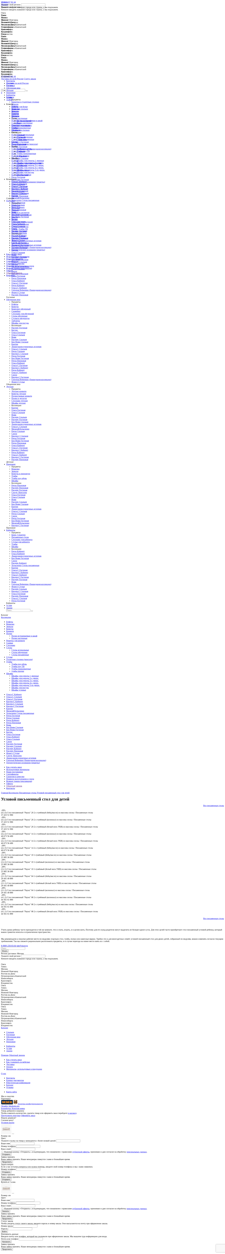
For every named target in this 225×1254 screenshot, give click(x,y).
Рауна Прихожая (18, 210)
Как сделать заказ (14, 254)
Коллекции (6, 617)
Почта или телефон (9, 1239)
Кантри (14, 196)
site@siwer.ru (22, 946)
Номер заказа (7, 1226)
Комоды (15, 113)
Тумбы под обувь (24, 149)
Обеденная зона (13, 88)
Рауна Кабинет (18, 207)
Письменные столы (20, 537)
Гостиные (10, 85)
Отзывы (9, 1087)
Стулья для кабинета (20, 542)
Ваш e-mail (6, 1149)
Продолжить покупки (10, 1115)
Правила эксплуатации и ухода (20, 266)
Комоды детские (18, 394)
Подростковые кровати (21, 396)
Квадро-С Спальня (19, 191)
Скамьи (14, 128)
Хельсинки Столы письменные (25, 200)
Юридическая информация (18, 1083)
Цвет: (3, 1138)
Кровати (15, 116)
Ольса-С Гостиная (19, 186)
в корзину (72, 1113)
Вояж (13, 212)
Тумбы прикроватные (26, 153)
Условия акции (7, 1122)
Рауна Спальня (18, 205)
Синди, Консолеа (19, 243)
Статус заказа (30, 79)
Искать (5, 951)
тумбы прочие (23, 156)
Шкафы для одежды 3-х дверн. (30, 165)
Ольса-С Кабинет (19, 181)
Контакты (10, 275)
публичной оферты (80, 1152)
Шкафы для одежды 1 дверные (30, 160)
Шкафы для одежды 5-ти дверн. (31, 170)
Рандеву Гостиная (19, 231)
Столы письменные (25, 139)
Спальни (10, 83)
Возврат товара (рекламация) (19, 268)
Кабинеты (10, 95)
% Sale (9, 97)
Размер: (6, 1136)
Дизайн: (10, 1106)
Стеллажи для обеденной (22, 314)
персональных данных (137, 1152)
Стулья (14, 142)
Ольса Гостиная (18, 221)
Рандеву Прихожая (19, 238)
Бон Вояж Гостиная (20, 217)
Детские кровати (18, 391)
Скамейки (15, 311)
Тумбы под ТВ (23, 151)
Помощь (4, 1055)
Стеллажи (15, 130)
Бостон (14, 219)
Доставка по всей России (12, 79)
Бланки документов (15, 1080)
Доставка (10, 1064)
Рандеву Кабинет (19, 236)
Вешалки (15, 109)
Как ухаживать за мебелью (18, 1062)
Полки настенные (25, 123)
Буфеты (14, 106)
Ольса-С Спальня (19, 184)
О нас (3, 1073)
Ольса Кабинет (18, 224)
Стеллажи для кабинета (21, 539)
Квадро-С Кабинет (19, 188)
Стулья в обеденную (20, 318)
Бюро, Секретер (18, 535)
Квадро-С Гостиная (20, 193)
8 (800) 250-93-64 (8, 946)
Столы (9, 648)
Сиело (14, 228)
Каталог (4, 1028)
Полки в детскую (19, 398)
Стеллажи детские (19, 401)
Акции (9, 100)
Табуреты (15, 321)
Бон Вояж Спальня (19, 214)
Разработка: (13, 1108)
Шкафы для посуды (25, 172)
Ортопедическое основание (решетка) (28, 250)
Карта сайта (11, 1092)
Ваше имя (5, 1143)
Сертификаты (12, 261)
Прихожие (10, 93)
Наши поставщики (14, 259)
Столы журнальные (25, 135)
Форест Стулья (18, 240)
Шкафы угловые (24, 175)
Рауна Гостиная (18, 203)
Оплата (9, 1067)
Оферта (9, 271)
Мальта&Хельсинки (20, 198)
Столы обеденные (25, 137)
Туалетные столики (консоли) (24, 144)
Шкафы (14, 481)
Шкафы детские (18, 403)
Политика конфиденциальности (30, 1104)
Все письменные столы (213, 805)
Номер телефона (8, 1146)
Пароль (4, 1229)
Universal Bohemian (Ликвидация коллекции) (31, 247)
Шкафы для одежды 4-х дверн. (30, 168)
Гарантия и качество (15, 263)
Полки (9, 633)
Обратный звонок (14, 273)
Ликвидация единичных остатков (26, 245)
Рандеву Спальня (19, 233)
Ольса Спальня (18, 226)
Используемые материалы (17, 256)
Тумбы (14, 476)
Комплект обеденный (21, 309)
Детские (10, 90)
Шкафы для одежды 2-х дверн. (30, 163)
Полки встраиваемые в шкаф (29, 120)
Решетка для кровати (20, 125)
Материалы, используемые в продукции (24, 1069)
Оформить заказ (28, 1115)
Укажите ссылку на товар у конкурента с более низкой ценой (28, 1141)
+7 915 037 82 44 (8, 76)
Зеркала (14, 111)
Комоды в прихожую (20, 474)
